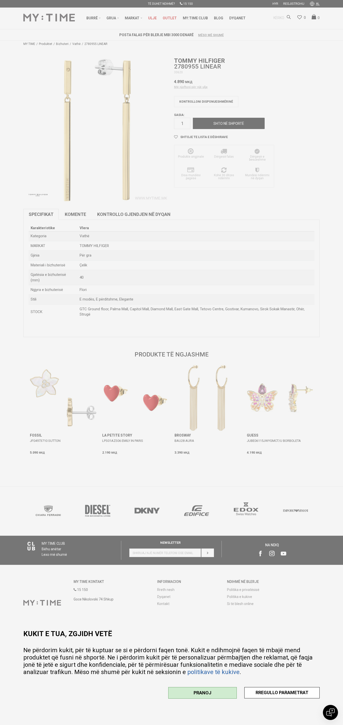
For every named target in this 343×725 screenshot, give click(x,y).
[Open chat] (330, 712)
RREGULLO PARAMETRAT (282, 692)
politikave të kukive (213, 672)
